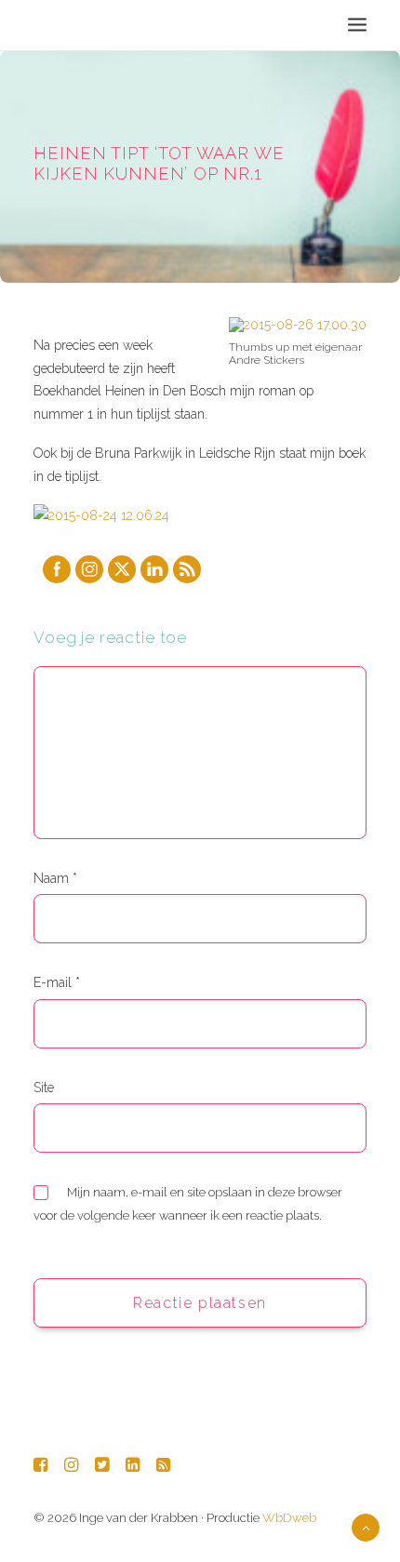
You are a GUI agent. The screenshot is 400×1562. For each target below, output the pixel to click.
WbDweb (289, 1518)
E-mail (56, 982)
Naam (55, 878)
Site (43, 1087)
